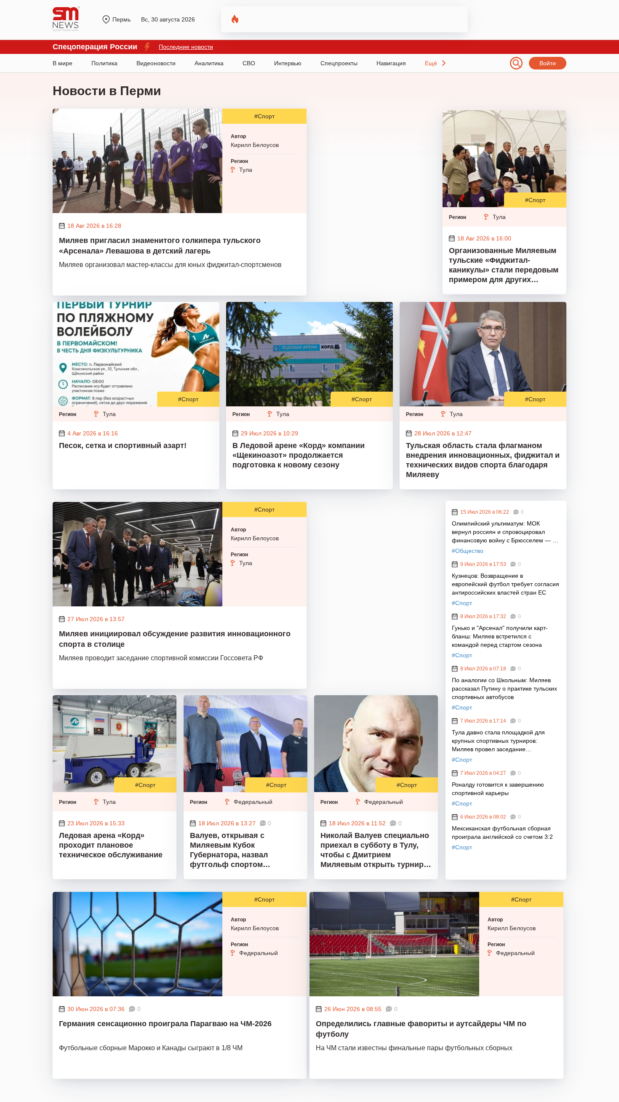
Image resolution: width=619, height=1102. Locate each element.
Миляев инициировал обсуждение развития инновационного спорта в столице (175, 639)
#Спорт (264, 116)
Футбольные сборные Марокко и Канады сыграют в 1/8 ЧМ (151, 1047)
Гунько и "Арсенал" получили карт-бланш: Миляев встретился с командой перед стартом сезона (500, 636)
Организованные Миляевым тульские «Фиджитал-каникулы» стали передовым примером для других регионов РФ (503, 266)
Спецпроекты (339, 63)
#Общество (467, 550)
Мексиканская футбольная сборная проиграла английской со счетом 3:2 (502, 832)
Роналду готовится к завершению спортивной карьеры (498, 788)
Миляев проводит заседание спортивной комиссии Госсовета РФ (161, 658)
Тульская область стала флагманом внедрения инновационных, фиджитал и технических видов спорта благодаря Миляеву (483, 460)
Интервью (287, 63)
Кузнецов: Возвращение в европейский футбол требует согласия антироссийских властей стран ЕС (505, 584)
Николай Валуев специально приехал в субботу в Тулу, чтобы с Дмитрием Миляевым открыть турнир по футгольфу (374, 851)
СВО (249, 63)
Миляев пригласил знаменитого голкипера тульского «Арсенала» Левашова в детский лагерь (160, 245)
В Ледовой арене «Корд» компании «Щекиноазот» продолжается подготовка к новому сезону (298, 455)
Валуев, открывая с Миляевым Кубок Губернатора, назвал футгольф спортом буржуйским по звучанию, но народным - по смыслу (244, 851)
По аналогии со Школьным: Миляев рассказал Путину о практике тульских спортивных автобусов (504, 688)
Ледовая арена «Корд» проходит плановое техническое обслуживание (111, 845)
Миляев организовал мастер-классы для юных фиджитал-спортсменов (170, 264)
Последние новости (186, 46)
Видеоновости (156, 63)
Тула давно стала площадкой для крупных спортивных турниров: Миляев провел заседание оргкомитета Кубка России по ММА (500, 741)
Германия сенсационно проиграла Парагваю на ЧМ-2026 (165, 1023)
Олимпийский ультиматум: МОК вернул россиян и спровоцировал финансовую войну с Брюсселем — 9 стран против (504, 532)
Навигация (391, 63)
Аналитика (209, 63)
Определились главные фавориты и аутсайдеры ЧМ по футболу (421, 1028)
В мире (62, 63)
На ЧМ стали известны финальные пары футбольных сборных (414, 1047)
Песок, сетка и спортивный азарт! (123, 445)
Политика (104, 63)
